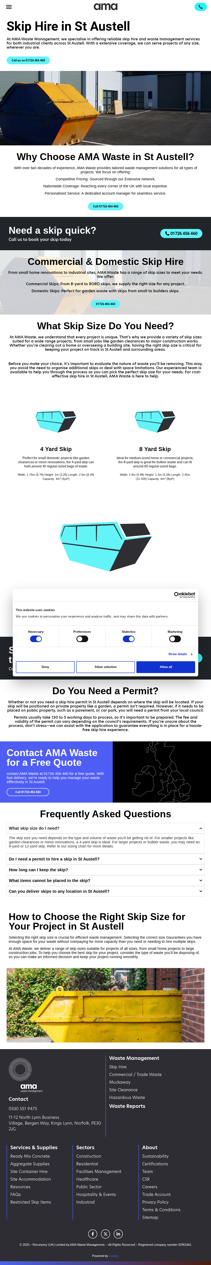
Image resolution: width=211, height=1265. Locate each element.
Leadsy (114, 1256)
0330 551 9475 (23, 1109)
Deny (45, 667)
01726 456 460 (56, 774)
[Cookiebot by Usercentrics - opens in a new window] (177, 595)
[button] (8, 6)
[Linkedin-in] (118, 1234)
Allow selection (106, 667)
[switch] (82, 638)
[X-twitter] (105, 1234)
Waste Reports (127, 1106)
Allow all (166, 667)
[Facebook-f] (92, 1234)
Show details (177, 654)
